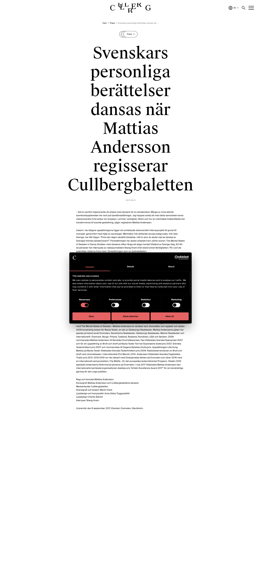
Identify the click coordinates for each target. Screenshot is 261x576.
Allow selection (130, 316)
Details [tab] (130, 267)
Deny (91, 316)
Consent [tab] (90, 267)
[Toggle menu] (251, 8)
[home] (130, 7)
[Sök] (243, 8)
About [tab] (171, 267)
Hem (104, 23)
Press (112, 23)
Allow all (169, 316)
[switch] (115, 305)
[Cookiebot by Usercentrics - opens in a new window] (177, 258)
